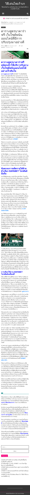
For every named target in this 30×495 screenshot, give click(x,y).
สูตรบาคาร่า (25, 291)
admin (6, 45)
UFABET (15, 139)
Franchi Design (20, 493)
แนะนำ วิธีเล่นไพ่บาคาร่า (8, 402)
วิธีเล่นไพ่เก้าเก (15, 3)
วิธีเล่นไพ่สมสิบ (24, 433)
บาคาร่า (11, 22)
